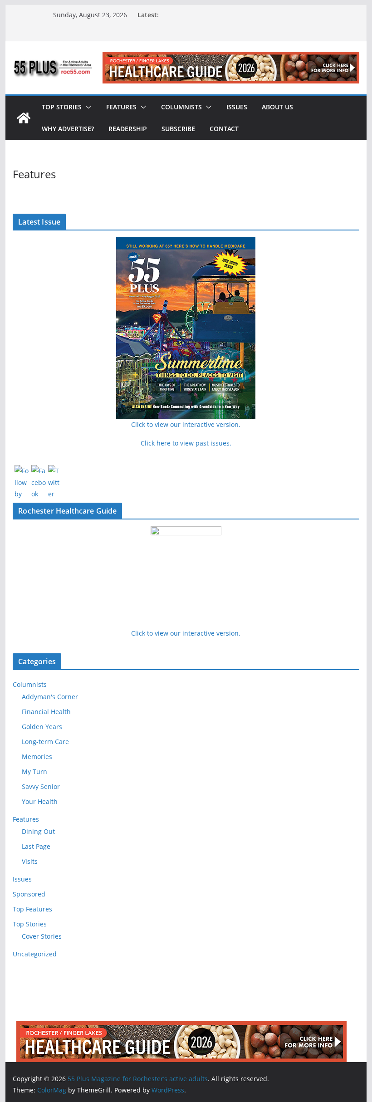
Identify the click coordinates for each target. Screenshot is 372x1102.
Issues (236, 107)
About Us (277, 107)
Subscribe (178, 128)
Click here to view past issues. (186, 443)
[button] (87, 107)
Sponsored (29, 894)
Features (121, 107)
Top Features (32, 909)
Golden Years (42, 726)
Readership (127, 128)
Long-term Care (45, 741)
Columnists (181, 107)
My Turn (34, 771)
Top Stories (62, 107)
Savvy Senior (41, 786)
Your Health (40, 801)
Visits (30, 861)
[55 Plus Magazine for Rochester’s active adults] (23, 118)
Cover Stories (42, 936)
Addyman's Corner (50, 696)
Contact (224, 128)
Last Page (36, 846)
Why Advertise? (68, 128)
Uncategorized (35, 954)
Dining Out (38, 831)
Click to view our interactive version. (185, 633)
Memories (37, 756)
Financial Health (46, 711)
